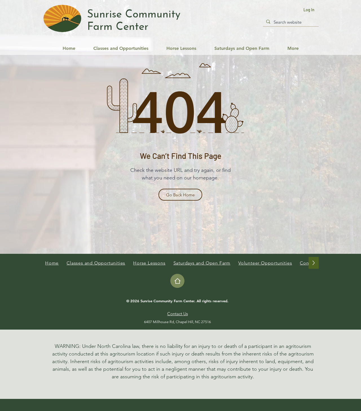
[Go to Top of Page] (177, 281)
